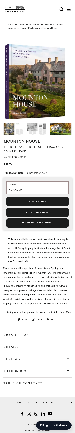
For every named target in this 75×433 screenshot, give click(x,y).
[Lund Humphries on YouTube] (50, 414)
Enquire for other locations (37, 223)
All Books (34, 24)
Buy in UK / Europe (37, 201)
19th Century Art (20, 24)
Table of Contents (23, 383)
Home (8, 24)
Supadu (46, 430)
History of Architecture (30, 28)
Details (11, 346)
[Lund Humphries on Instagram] (36, 414)
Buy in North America (37, 212)
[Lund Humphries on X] (29, 414)
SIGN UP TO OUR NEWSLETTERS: (37, 402)
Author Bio (15, 371)
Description (16, 334)
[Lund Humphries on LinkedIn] (43, 414)
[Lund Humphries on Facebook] (22, 414)
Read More (65, 312)
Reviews (11, 358)
